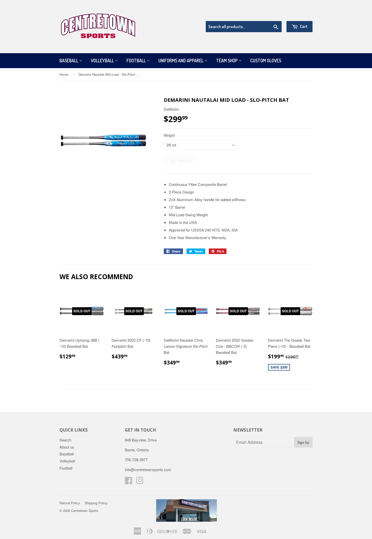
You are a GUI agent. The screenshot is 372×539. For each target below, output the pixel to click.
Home (63, 74)
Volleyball (103, 60)
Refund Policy (69, 502)
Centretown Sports (84, 510)
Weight (169, 135)
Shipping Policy (96, 502)
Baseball (69, 60)
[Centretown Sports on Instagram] (139, 482)
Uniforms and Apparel (181, 60)
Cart (303, 26)
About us (66, 447)
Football (137, 60)
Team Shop (227, 60)
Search (65, 439)
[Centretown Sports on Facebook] (128, 482)
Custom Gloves (265, 60)
